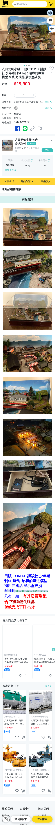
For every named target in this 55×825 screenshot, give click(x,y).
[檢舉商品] (39, 128)
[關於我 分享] (50, 141)
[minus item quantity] (16, 95)
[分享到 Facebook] (17, 128)
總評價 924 (10, 170)
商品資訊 (27, 199)
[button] (9, 181)
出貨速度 (25, 160)
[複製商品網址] (32, 128)
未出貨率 (42, 160)
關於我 (48, 147)
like (21, 675)
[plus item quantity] (33, 95)
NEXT (53, 651)
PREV (2, 651)
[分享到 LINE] (25, 128)
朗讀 (50, 13)
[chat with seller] (5, 819)
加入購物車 (21, 819)
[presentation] (51, 68)
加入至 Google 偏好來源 (50, 20)
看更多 (48, 685)
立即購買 (42, 819)
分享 (48, 153)
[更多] (50, 140)
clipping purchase (27, 675)
